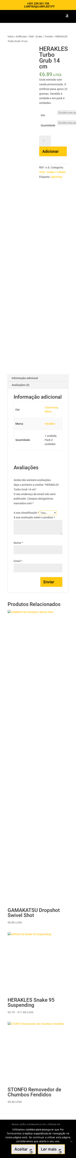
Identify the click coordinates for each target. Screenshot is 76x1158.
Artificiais (21, 36)
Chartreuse (51, 407)
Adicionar (50, 151)
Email (18, 561)
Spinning (56, 176)
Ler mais (49, 1149)
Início (11, 36)
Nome (18, 542)
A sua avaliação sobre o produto (34, 517)
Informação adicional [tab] (25, 378)
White (48, 411)
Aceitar (21, 1149)
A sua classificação (26, 512)
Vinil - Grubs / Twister (41, 36)
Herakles (50, 423)
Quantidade (48, 125)
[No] (71, 1141)
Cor (43, 115)
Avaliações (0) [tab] (20, 385)
